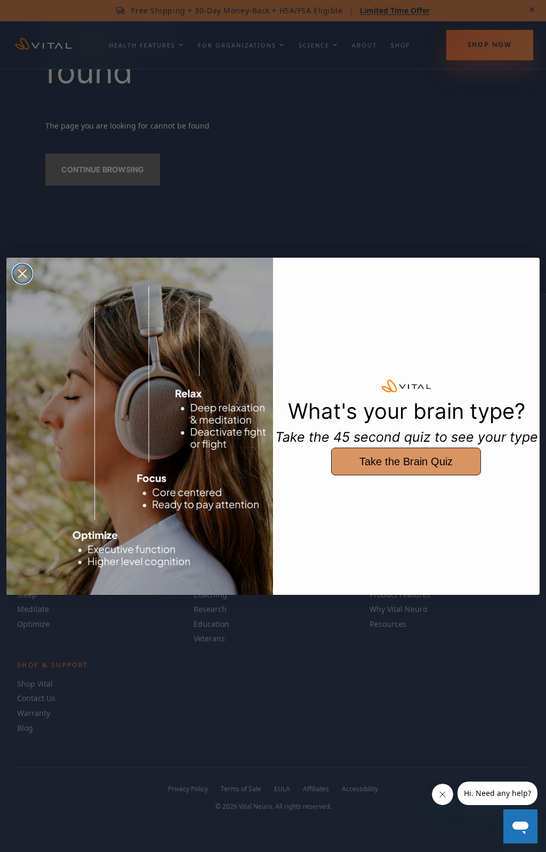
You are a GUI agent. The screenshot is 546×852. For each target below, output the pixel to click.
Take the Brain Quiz (406, 461)
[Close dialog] (22, 273)
